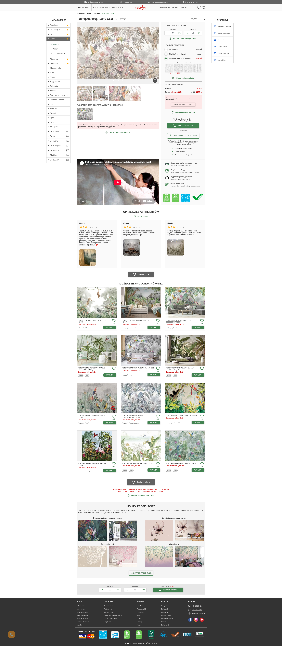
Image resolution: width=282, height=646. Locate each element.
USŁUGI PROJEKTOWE (100, 7)
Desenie (53, 113)
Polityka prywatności (110, 618)
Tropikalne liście (134, 423)
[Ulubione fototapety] (199, 8)
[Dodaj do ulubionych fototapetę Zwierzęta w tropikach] (113, 464)
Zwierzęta (54, 86)
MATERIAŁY (175, 7)
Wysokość (193, 29)
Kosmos (53, 91)
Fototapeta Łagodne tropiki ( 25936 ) (181, 463)
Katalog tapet (81, 606)
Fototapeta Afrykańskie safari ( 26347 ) (135, 321)
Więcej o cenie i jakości (183, 104)
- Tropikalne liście (58, 53)
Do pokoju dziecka (167, 618)
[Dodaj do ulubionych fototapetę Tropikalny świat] (157, 464)
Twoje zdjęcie (81, 609)
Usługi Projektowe (82, 615)
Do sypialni (54, 131)
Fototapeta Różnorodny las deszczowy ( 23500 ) (178, 321)
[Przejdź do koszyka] (203, 7)
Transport (53, 127)
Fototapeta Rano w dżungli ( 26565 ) (181, 416)
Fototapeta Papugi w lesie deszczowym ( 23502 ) (133, 416)
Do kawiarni (54, 160)
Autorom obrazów (109, 606)
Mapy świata (55, 82)
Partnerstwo (108, 609)
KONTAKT (184, 7)
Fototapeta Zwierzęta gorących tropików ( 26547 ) (92, 369)
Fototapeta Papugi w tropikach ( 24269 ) (91, 416)
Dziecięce (140, 622)
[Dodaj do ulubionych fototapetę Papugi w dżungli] (157, 368)
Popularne (54, 25)
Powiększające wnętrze (59, 95)
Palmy (176, 375)
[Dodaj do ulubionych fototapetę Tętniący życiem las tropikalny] (201, 368)
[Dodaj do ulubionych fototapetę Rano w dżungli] (201, 416)
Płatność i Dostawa (83, 622)
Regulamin (107, 622)
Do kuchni (54, 136)
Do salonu (54, 141)
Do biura (164, 622)
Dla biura (53, 155)
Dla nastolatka (55, 68)
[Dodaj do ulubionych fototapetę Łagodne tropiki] (201, 464)
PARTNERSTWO (165, 7)
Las (51, 104)
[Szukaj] (194, 7)
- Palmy (54, 49)
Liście (52, 39)
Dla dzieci (54, 63)
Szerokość (173, 29)
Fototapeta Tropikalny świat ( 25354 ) (138, 463)
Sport (52, 118)
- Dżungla (55, 44)
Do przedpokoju (56, 146)
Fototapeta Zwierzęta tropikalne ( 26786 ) (92, 321)
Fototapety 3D (55, 30)
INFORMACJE (116, 7)
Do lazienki (54, 150)
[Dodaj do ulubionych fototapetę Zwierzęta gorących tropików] (113, 368)
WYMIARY (109, 327)
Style (52, 122)
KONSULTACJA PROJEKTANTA (141, 573)
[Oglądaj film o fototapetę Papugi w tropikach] (113, 408)
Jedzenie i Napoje (57, 100)
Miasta (52, 77)
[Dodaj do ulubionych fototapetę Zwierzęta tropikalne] (113, 321)
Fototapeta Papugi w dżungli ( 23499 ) (138, 368)
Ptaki (131, 375)
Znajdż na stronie (82, 612)
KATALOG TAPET (83, 7)
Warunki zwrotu (109, 612)
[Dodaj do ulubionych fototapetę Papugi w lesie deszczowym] (157, 416)
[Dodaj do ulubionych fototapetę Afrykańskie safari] (157, 321)
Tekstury (53, 109)
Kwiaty (52, 34)
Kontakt (79, 625)
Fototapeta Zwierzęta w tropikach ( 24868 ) (93, 464)
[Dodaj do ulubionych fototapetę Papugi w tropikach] (113, 416)
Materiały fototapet (82, 618)
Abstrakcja (54, 59)
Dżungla (125, 327)
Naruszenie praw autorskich (113, 615)
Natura (52, 73)
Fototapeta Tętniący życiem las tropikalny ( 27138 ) (180, 369)
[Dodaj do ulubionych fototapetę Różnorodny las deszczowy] (201, 321)
